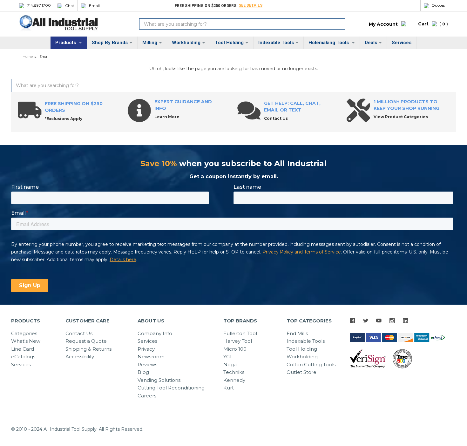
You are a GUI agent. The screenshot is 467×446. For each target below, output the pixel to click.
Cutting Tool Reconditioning (171, 388)
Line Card (22, 349)
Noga (230, 365)
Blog (143, 372)
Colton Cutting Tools (311, 365)
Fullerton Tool (240, 333)
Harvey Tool (237, 341)
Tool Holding (229, 42)
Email (94, 5)
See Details (250, 5)
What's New (25, 341)
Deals (371, 42)
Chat (69, 5)
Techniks (233, 372)
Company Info (155, 333)
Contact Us (78, 333)
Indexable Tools (276, 42)
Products (66, 42)
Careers (147, 396)
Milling (149, 42)
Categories (24, 333)
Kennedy (234, 380)
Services (401, 42)
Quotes (438, 5)
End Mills (297, 333)
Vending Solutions (159, 380)
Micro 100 (235, 349)
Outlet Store (301, 372)
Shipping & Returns (88, 349)
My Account (383, 24)
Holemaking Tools (329, 42)
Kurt (228, 388)
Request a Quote (86, 341)
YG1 (227, 357)
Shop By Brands (110, 42)
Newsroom (151, 357)
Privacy (146, 349)
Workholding (186, 42)
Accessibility (79, 357)
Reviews (147, 365)
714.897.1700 (39, 5)
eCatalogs (23, 357)
